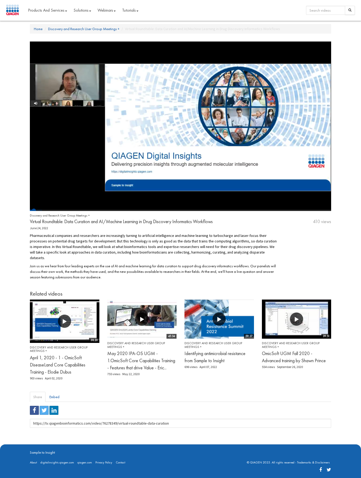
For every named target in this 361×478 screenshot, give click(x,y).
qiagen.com (84, 462)
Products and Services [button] (46, 10)
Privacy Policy (103, 462)
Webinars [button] (105, 10)
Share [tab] (37, 396)
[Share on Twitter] (44, 410)
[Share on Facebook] (34, 410)
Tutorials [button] (129, 10)
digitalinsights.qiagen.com (57, 462)
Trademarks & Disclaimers (313, 462)
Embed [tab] (54, 396)
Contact (120, 462)
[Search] (350, 10)
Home (38, 28)
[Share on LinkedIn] (53, 410)
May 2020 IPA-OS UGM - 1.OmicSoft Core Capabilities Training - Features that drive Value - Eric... (141, 360)
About (33, 462)
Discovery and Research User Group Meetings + (83, 28)
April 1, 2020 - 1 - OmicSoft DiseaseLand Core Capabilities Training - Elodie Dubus (57, 365)
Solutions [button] (81, 10)
